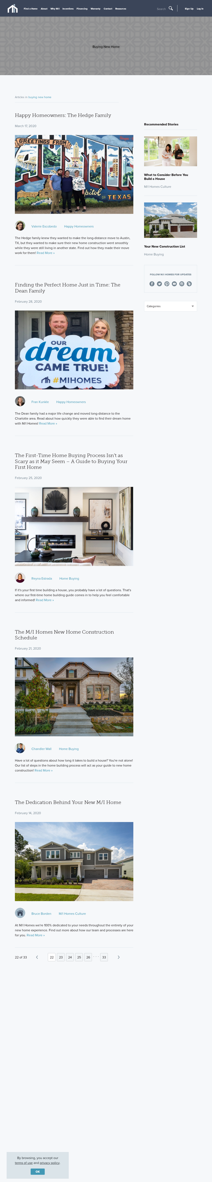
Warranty (95, 8)
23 (61, 957)
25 (79, 957)
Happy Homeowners (79, 226)
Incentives (68, 8)
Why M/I (55, 8)
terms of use (24, 1162)
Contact (108, 8)
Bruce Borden (41, 913)
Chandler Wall (41, 748)
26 (88, 957)
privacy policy (50, 1162)
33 (104, 957)
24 (70, 957)
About (44, 8)
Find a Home (30, 8)
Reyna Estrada (41, 578)
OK (38, 1172)
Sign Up (189, 8)
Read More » (46, 252)
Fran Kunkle (40, 402)
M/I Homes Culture (72, 913)
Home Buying (69, 578)
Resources (120, 8)
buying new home (39, 97)
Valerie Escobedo (44, 226)
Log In (200, 8)
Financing (82, 8)
